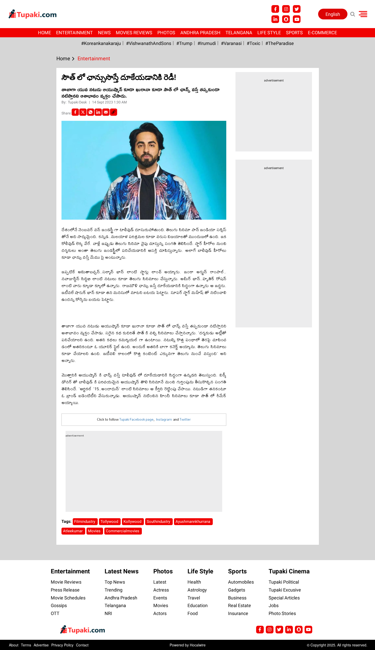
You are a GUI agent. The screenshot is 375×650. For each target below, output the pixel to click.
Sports (294, 32)
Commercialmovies (123, 531)
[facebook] (75, 112)
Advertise (41, 644)
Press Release (65, 590)
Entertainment (74, 32)
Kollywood (132, 521)
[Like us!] (275, 9)
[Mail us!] (308, 629)
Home (44, 32)
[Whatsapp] (90, 112)
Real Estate (239, 605)
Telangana (239, 32)
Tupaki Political (284, 582)
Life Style (269, 32)
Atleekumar (73, 531)
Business (237, 597)
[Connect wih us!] (275, 19)
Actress (161, 590)
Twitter (185, 419)
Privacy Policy (62, 644)
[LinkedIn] (98, 112)
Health (194, 582)
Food (193, 613)
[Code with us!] (286, 19)
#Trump (184, 43)
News (104, 32)
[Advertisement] (23, 211)
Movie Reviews (66, 582)
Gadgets (236, 590)
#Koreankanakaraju (101, 43)
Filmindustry (85, 521)
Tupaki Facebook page (136, 419)
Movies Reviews (134, 32)
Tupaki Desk (78, 102)
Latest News (122, 571)
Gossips (59, 605)
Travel (194, 597)
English (333, 14)
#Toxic (253, 43)
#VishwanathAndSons (148, 43)
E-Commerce (322, 32)
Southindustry (159, 521)
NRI (108, 613)
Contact (82, 644)
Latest (159, 582)
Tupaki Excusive (285, 590)
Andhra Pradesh (200, 32)
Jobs (274, 605)
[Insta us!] (286, 9)
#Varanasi (231, 43)
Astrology (197, 590)
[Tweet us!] (297, 9)
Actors (160, 613)
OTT (55, 613)
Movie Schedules (68, 597)
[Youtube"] (297, 19)
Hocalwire (198, 644)
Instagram (164, 419)
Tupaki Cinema (289, 571)
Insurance (238, 613)
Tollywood (110, 521)
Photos (166, 32)
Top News (115, 582)
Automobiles (241, 582)
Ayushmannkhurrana (193, 521)
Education (198, 605)
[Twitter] (83, 112)
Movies (95, 531)
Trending (113, 590)
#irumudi (206, 43)
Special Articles (284, 597)
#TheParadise (279, 43)
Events (160, 597)
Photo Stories (282, 613)
